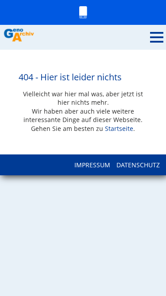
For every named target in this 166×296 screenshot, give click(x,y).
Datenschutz (138, 165)
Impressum (92, 165)
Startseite (119, 128)
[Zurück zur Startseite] (75, 35)
